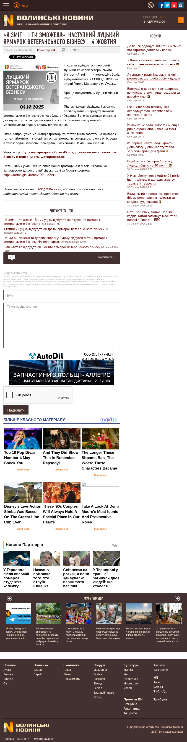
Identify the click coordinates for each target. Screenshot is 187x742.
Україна (8, 679)
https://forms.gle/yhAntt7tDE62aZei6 (29, 174)
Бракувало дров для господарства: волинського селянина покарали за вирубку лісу (153, 92)
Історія (128, 688)
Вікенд (98, 683)
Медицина (100, 669)
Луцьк (7, 669)
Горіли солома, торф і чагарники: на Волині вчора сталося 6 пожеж (138, 633)
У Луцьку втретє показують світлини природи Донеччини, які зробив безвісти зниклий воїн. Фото (168, 634)
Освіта (98, 674)
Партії (38, 674)
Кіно (126, 674)
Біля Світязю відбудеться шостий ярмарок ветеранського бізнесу (51, 246)
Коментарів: (46, 50)
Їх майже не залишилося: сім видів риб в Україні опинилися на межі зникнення (153, 128)
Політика (41, 665)
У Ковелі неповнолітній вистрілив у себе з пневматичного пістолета (153, 62)
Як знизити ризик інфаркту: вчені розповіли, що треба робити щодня (153, 76)
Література (131, 679)
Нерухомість (71, 679)
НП (155, 677)
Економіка (71, 665)
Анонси (159, 665)
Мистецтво (131, 683)
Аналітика (132, 708)
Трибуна (160, 699)
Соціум (99, 665)
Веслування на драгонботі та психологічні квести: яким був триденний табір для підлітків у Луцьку (47, 636)
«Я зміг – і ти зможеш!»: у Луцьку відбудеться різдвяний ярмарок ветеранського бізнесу (51, 221)
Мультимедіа (94, 598)
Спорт (158, 686)
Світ (6, 683)
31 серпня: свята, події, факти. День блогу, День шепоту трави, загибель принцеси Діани (151, 146)
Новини (155, 36)
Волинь (8, 674)
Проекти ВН (133, 699)
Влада (38, 669)
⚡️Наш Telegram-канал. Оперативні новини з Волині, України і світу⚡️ (16, 633)
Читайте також (61, 211)
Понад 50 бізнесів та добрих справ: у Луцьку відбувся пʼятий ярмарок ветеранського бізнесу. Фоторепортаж (55, 239)
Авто (157, 682)
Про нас (8, 738)
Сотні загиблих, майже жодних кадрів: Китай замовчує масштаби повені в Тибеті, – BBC (152, 215)
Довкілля (99, 679)
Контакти (23, 738)
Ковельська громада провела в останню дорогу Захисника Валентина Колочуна (108, 633)
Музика (128, 669)
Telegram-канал (49, 189)
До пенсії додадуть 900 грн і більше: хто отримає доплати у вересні (154, 47)
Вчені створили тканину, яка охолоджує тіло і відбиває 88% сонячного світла (149, 110)
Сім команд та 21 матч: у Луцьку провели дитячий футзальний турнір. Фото (77, 634)
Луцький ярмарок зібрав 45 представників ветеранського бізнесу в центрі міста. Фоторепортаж (59, 154)
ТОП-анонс (160, 669)
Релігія (98, 688)
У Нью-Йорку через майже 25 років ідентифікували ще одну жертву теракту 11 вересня (153, 179)
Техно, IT (99, 697)
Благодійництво (104, 692)
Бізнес (67, 674)
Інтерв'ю (130, 703)
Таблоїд (159, 691)
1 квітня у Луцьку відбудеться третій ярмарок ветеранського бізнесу (53, 228)
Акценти (130, 712)
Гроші (67, 669)
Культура (131, 665)
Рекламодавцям (43, 738)
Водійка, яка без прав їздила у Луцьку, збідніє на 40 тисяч (149, 163)
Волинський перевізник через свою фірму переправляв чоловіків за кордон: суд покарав (153, 197)
